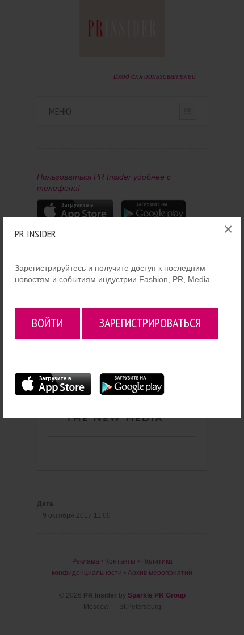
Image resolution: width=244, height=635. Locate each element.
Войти (47, 323)
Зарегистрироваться (150, 323)
